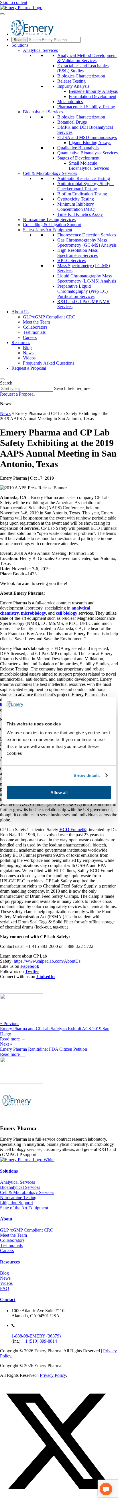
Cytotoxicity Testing (75, 199)
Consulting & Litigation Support (52, 224)
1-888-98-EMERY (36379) (36, 1336)
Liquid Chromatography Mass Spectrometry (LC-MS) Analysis (86, 278)
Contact (7, 1299)
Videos (29, 357)
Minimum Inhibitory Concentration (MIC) (76, 207)
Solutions (19, 45)
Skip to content (13, 2)
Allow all (59, 792)
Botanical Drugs (72, 122)
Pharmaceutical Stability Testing (86, 106)
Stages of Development (78, 158)
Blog (27, 347)
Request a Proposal (28, 368)
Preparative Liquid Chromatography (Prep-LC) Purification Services (82, 291)
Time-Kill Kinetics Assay (80, 214)
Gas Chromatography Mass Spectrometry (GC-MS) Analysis (87, 243)
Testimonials (34, 332)
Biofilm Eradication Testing (82, 193)
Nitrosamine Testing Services (49, 219)
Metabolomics (70, 101)
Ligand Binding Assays (90, 142)
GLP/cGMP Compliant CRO (49, 316)
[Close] (2, 379)
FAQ (4, 1288)
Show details (87, 775)
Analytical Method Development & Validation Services (87, 58)
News (28, 352)
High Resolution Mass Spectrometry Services (77, 253)
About (6, 1218)
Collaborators (35, 327)
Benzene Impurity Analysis (93, 91)
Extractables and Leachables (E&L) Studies (83, 68)
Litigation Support (16, 1202)
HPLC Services (71, 260)
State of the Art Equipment (24, 1207)
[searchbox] (54, 40)
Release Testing (71, 81)
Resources (20, 342)
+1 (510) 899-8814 (40, 1341)
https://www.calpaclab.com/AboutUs (47, 961)
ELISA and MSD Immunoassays (87, 137)
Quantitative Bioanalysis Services (87, 152)
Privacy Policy (53, 1375)
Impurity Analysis (73, 86)
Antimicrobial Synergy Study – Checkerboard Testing (85, 186)
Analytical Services (40, 50)
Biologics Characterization (81, 75)
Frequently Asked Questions (48, 363)
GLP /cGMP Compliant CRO (27, 1230)
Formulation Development (92, 96)
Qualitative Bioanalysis (78, 147)
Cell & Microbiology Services (50, 173)
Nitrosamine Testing (18, 1197)
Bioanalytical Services (43, 111)
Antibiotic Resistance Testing (83, 178)
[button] (59, 1498)
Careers (30, 337)
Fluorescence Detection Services (86, 234)
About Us (20, 311)
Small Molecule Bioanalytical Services (89, 166)
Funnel (71, 829)
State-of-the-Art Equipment (47, 229)
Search (6, 383)
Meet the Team (36, 322)
